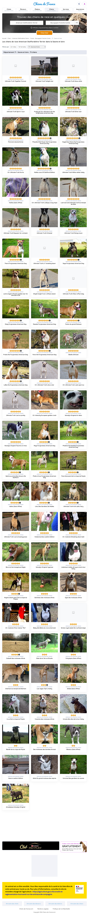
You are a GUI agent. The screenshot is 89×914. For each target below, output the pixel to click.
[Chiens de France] (44, 4)
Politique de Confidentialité (61, 909)
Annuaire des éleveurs (34, 903)
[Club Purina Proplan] (30, 845)
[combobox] (26, 23)
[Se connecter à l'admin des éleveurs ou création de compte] (85, 4)
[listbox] (77, 23)
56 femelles (22, 47)
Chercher (44, 33)
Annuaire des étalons (55, 903)
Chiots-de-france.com (26, 909)
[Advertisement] (44, 827)
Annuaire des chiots (12, 903)
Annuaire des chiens (76, 903)
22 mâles (13, 47)
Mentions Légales (43, 909)
